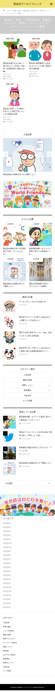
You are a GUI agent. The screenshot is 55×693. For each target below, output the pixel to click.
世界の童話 (7, 627)
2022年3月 (7, 575)
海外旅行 (6, 651)
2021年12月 (7, 587)
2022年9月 (7, 551)
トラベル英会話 (8, 631)
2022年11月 (7, 547)
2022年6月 (7, 563)
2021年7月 (7, 607)
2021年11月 (7, 591)
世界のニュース (8, 663)
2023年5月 (7, 523)
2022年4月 (7, 571)
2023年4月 (7, 527)
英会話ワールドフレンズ (27, 4)
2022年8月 (7, 555)
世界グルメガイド (9, 639)
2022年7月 (7, 559)
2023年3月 (7, 531)
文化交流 (27, 395)
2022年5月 (7, 567)
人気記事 (27, 134)
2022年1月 (7, 583)
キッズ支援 (27, 401)
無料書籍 (27, 390)
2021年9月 (7, 599)
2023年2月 (7, 535)
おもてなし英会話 (9, 655)
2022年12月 (7, 543)
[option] (27, 157)
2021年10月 (7, 595)
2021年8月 (7, 603)
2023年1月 (7, 539)
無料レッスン (27, 385)
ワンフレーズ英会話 (10, 643)
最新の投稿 (27, 380)
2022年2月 (7, 579)
